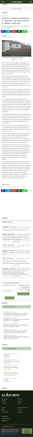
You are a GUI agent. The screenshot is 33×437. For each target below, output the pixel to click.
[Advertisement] (16, 204)
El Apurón (4, 35)
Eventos (19, 409)
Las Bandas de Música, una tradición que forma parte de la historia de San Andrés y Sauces (15, 331)
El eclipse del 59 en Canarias (11, 373)
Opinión (4, 407)
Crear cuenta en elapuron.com (23, 294)
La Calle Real (5, 412)
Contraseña (7, 291)
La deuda (6, 380)
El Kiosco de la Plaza (22, 407)
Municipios (16, 8)
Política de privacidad (9, 434)
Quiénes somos (6, 418)
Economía (4, 403)
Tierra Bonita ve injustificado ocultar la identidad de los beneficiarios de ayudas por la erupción (16, 314)
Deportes (19, 401)
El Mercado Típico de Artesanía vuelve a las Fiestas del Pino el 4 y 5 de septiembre (16, 320)
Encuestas (20, 412)
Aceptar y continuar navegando (27, 431)
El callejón (7, 356)
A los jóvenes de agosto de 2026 (12, 361)
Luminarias (6, 355)
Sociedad (19, 399)
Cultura (19, 403)
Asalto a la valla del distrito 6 (11, 367)
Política (4, 401)
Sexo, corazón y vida (9, 375)
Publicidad (4, 420)
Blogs (3, 409)
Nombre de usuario (9, 285)
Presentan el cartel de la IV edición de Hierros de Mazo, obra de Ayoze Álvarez (16, 325)
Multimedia (5, 416)
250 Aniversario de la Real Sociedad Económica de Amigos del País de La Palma (16, 337)
